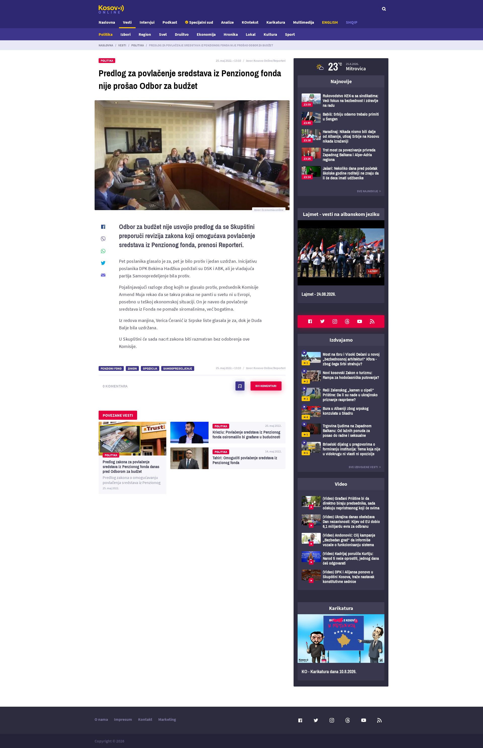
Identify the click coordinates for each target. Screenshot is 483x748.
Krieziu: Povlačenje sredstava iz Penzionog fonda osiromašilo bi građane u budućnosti (228, 432)
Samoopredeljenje (177, 368)
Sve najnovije (367, 191)
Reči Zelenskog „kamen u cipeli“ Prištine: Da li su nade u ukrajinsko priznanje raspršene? (341, 395)
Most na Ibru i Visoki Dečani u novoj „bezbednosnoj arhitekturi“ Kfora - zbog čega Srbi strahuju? (341, 359)
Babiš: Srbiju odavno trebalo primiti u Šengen (341, 118)
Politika (105, 34)
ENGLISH (330, 22)
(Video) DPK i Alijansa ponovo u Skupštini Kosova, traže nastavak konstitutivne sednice (341, 577)
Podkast (170, 22)
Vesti (127, 22)
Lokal (251, 34)
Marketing (167, 719)
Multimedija (303, 22)
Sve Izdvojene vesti (363, 467)
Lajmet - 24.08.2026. (341, 261)
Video (341, 484)
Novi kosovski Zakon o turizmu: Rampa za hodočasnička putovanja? (341, 377)
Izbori (125, 34)
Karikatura (275, 22)
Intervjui (147, 22)
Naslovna (107, 22)
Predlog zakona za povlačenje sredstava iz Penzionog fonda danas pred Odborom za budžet (132, 458)
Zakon (132, 368)
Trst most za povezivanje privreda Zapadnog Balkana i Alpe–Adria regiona (341, 155)
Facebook (310, 321)
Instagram (335, 321)
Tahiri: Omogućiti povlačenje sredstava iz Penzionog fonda (228, 458)
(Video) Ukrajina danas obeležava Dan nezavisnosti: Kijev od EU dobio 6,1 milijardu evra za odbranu (341, 521)
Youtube (359, 321)
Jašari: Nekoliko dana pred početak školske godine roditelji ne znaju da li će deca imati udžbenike (341, 173)
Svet (163, 34)
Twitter (322, 321)
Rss (372, 321)
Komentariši (240, 386)
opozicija (150, 368)
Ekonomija (206, 34)
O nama (101, 719)
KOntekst (250, 22)
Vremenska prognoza (341, 67)
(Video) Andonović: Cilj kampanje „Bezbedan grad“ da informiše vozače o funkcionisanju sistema (341, 540)
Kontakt (145, 719)
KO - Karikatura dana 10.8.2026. (341, 647)
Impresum (123, 719)
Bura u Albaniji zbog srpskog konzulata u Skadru (341, 412)
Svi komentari (265, 386)
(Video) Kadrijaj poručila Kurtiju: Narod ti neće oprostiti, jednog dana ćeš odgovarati (341, 558)
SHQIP (351, 22)
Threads (347, 321)
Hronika (231, 34)
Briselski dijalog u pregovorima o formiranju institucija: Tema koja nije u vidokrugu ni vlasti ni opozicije (341, 449)
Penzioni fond (111, 368)
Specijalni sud (201, 22)
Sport (290, 34)
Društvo (182, 34)
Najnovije (341, 81)
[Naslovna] (111, 9)
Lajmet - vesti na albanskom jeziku (341, 214)
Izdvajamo (341, 340)
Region (145, 34)
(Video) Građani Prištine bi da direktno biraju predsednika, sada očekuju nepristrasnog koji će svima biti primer (341, 503)
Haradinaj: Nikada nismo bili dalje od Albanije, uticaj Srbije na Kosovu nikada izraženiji (341, 136)
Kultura (270, 34)
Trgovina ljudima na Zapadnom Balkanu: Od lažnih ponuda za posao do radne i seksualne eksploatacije (341, 431)
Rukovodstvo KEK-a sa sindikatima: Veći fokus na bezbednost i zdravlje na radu (341, 100)
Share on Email (103, 275)
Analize (227, 22)
